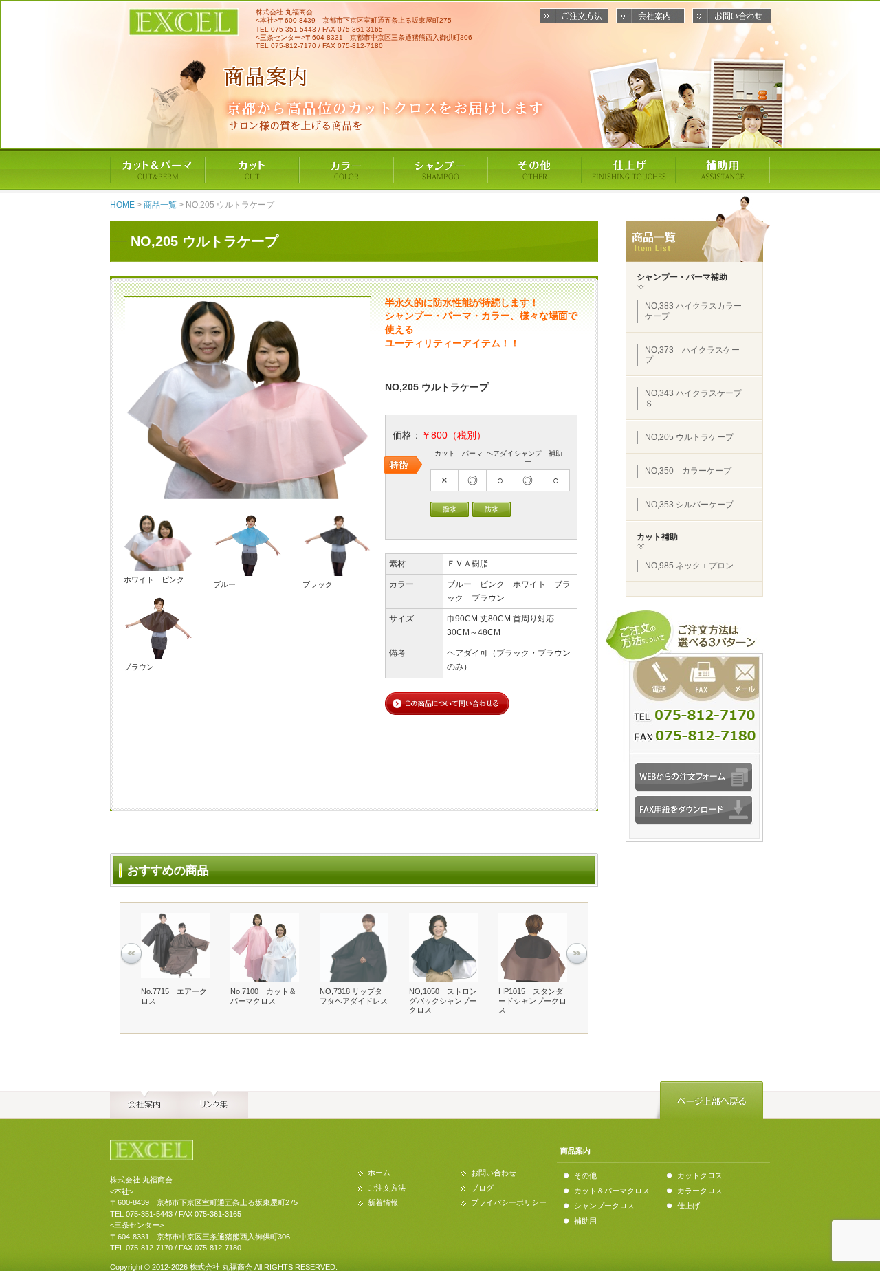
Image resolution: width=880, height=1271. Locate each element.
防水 (491, 509)
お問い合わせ (493, 1173)
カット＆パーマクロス (612, 1190)
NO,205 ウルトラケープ (689, 437)
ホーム (379, 1173)
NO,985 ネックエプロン (689, 566)
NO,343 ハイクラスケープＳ (693, 398)
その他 (585, 1175)
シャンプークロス (604, 1206)
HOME (122, 205)
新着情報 (383, 1202)
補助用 (585, 1221)
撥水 (449, 509)
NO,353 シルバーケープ (689, 504)
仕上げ (688, 1206)
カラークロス (700, 1190)
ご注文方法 (387, 1188)
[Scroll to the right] (577, 954)
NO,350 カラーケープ (688, 471)
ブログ (482, 1188)
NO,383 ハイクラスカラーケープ (693, 311)
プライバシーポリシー (509, 1202)
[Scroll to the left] (131, 954)
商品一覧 (160, 205)
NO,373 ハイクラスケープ (692, 355)
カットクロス (700, 1175)
